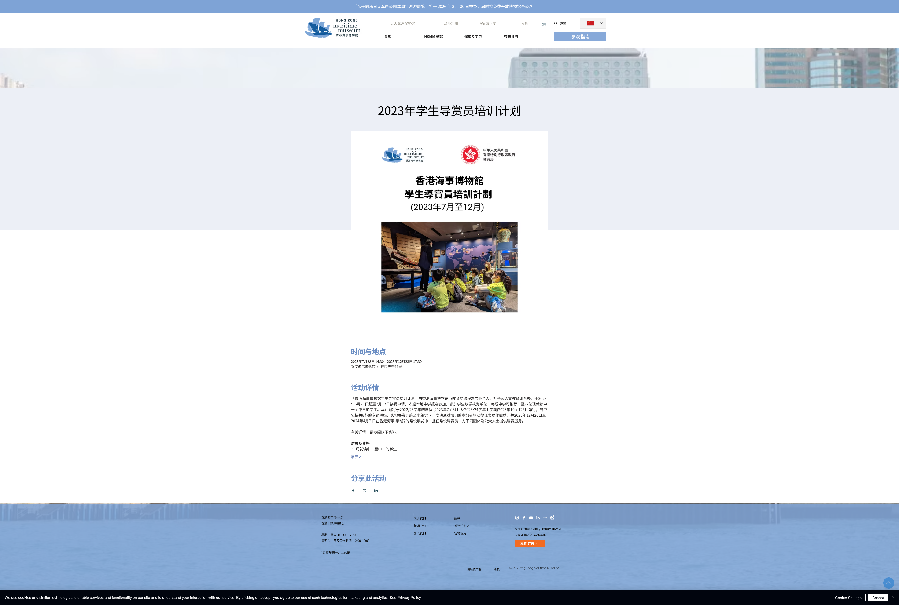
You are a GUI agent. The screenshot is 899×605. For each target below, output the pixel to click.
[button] (400, 34)
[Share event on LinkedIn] (376, 490)
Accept (878, 597)
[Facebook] (524, 517)
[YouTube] (531, 517)
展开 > (356, 456)
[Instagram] (517, 517)
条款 (497, 569)
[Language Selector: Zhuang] (593, 23)
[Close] (893, 597)
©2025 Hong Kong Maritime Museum (534, 568)
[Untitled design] (545, 517)
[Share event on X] (364, 490)
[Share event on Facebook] (353, 490)
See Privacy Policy (405, 597)
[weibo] (552, 517)
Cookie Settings (848, 597)
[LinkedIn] (538, 517)
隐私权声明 (474, 569)
